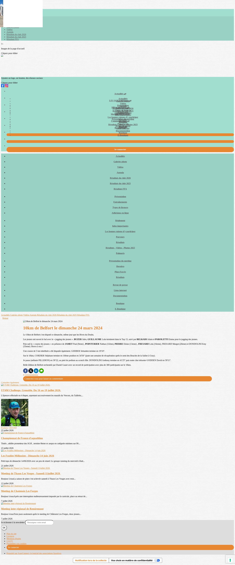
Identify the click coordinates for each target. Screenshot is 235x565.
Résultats (120, 242)
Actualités (123, 98)
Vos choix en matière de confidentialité (132, 560)
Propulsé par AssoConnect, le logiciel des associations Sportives (34, 553)
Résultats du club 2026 (16, 34)
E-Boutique (123, 135)
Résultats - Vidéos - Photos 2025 (120, 248)
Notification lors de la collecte (91, 560)
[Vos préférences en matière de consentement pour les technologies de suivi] (230, 560)
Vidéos (10, 29)
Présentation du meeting (123, 119)
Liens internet (120, 290)
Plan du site (11, 534)
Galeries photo (120, 161)
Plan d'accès (123, 124)
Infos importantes (120, 226)
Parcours (120, 237)
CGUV (10, 541)
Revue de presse (123, 126)
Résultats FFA (13, 39)
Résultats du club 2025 (16, 37)
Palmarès (120, 253)
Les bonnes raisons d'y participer (123, 117)
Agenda (10, 32)
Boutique (123, 133)
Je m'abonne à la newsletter (13, 522)
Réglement (123, 112)
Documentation (123, 131)
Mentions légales (14, 538)
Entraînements (120, 202)
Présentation (123, 105)
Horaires (120, 266)
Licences (10, 536)
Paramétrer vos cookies (16, 543)
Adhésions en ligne (120, 213)
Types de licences (123, 110)
